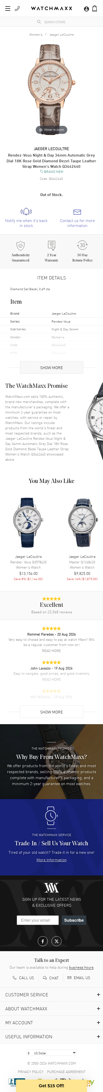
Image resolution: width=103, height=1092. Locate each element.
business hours (81, 967)
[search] (39, 22)
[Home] (51, 8)
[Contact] (17, 8)
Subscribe (74, 920)
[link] (26, 218)
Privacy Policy (31, 1071)
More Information (51, 860)
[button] (95, 8)
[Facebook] (43, 941)
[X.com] (57, 941)
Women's (35, 34)
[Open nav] (7, 8)
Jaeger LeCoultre (61, 34)
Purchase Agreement (66, 1071)
